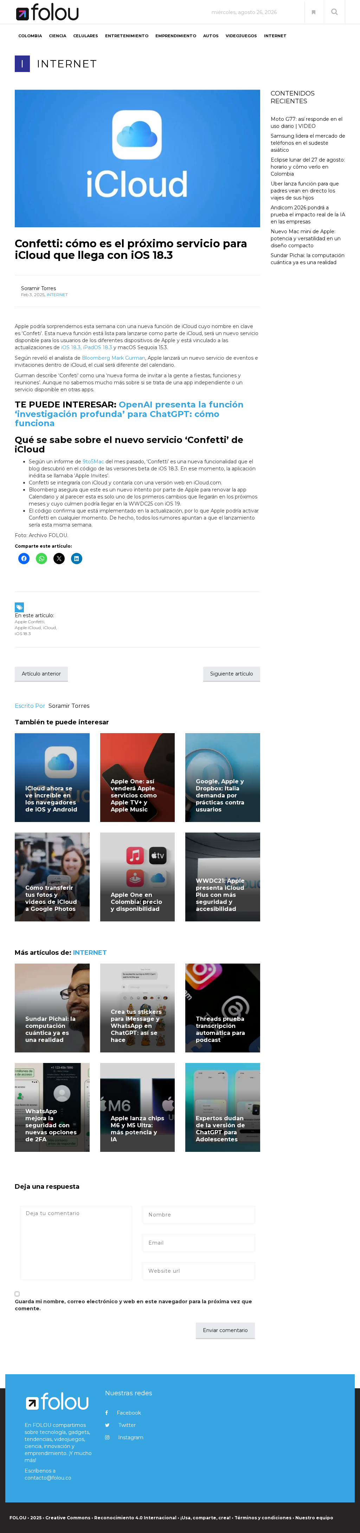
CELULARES (85, 35)
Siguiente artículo (231, 674)
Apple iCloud (28, 627)
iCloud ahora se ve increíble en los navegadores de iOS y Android (51, 799)
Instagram (130, 1437)
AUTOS (211, 35)
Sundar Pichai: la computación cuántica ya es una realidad (50, 1029)
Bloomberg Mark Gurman (113, 358)
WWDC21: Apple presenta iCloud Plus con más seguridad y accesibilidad (220, 895)
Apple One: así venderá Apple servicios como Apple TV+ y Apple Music (134, 795)
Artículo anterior (41, 674)
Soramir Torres (38, 288)
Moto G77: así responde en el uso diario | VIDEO (306, 122)
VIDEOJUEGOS (241, 35)
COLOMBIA (30, 35)
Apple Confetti (29, 621)
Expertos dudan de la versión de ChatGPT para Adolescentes (220, 1129)
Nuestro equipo (314, 1517)
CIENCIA (57, 35)
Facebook (129, 1413)
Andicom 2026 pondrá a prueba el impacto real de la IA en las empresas (308, 214)
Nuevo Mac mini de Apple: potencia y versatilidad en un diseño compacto (306, 238)
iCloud (49, 627)
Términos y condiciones (262, 1517)
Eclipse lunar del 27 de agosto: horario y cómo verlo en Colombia (308, 167)
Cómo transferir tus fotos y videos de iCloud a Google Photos (51, 898)
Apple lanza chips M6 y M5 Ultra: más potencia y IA (137, 1129)
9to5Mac (93, 461)
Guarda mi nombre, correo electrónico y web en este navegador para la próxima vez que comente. (133, 1305)
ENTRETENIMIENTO (126, 35)
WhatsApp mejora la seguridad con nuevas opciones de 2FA (51, 1125)
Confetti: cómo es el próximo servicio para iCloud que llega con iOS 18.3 (131, 249)
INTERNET (275, 35)
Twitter (127, 1425)
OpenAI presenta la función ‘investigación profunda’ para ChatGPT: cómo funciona (129, 413)
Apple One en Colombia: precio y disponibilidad (136, 902)
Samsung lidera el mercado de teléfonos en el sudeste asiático (308, 143)
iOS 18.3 (23, 633)
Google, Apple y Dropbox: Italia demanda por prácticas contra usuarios (220, 795)
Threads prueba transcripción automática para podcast (220, 1029)
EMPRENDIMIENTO (175, 35)
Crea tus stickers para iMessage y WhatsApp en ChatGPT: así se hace (136, 1026)
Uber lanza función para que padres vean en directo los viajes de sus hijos (305, 191)
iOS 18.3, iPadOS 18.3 (86, 347)
